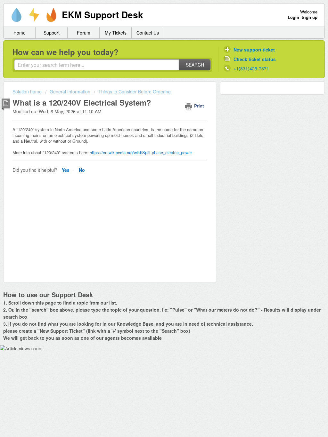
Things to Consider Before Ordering (134, 91)
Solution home (27, 91)
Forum (83, 32)
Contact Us (147, 32)
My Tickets (116, 32)
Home (19, 32)
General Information (70, 91)
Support (52, 32)
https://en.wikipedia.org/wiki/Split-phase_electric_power (141, 152)
